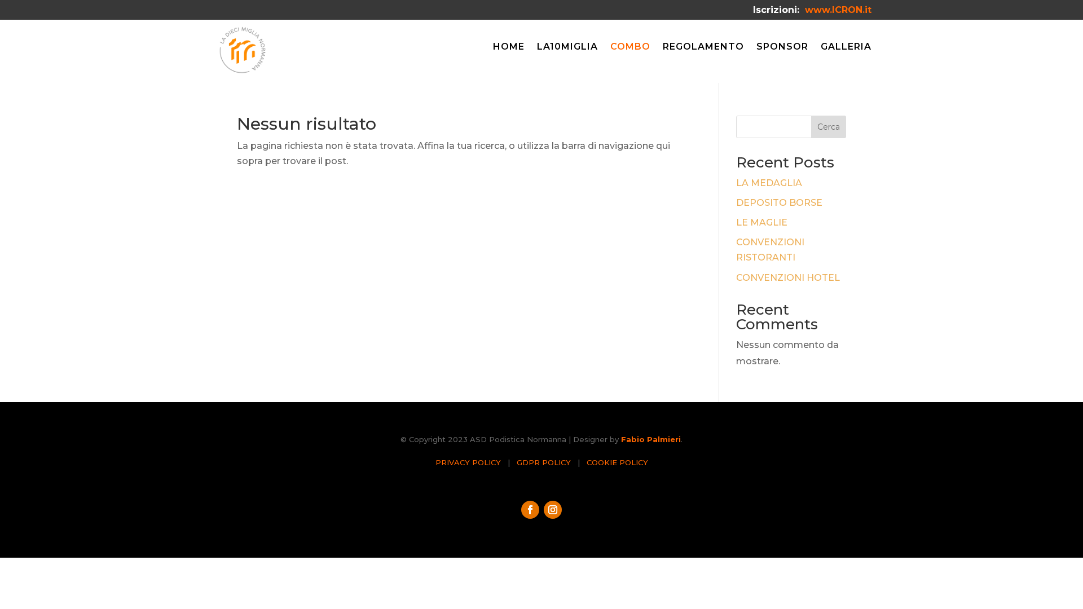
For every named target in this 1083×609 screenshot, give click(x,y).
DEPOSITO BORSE (779, 202)
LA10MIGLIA (567, 47)
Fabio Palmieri (651, 439)
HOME (509, 47)
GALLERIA (846, 47)
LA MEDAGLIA (769, 183)
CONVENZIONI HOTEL (788, 277)
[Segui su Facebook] (530, 510)
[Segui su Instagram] (553, 510)
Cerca (828, 127)
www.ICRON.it (838, 10)
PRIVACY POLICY (468, 462)
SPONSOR (782, 47)
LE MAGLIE (761, 222)
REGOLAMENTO (703, 47)
